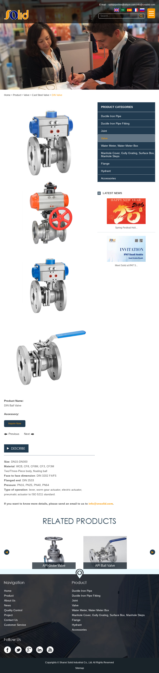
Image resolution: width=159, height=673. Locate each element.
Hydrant (106, 170)
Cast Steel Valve (40, 95)
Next (27, 433)
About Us (9, 600)
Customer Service (15, 624)
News (7, 605)
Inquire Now (14, 423)
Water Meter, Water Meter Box (119, 145)
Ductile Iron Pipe (111, 116)
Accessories (108, 178)
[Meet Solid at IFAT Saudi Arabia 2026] (126, 249)
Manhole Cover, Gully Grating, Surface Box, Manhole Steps (128, 154)
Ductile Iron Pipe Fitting (115, 123)
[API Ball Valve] (105, 552)
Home (7, 95)
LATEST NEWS (112, 193)
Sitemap (79, 668)
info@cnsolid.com (145, 4)
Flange (105, 163)
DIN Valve (57, 95)
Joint (104, 130)
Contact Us (11, 619)
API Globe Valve (54, 565)
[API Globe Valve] (54, 552)
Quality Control (13, 610)
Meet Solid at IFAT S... (126, 265)
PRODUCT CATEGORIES (117, 107)
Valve (26, 95)
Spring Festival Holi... (126, 227)
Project (8, 615)
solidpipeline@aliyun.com (122, 4)
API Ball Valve (105, 565)
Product (17, 95)
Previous (14, 433)
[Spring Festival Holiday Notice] (126, 211)
